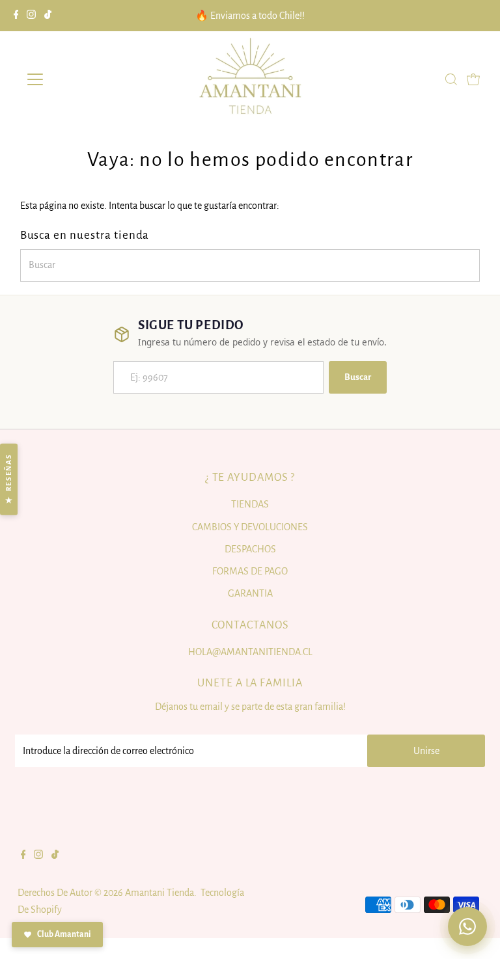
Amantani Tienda (159, 892)
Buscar (357, 377)
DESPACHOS (250, 549)
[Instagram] (31, 15)
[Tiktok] (48, 15)
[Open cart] (473, 79)
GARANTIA (250, 593)
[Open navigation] (73, 79)
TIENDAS (250, 504)
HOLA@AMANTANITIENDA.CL (250, 652)
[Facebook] (16, 15)
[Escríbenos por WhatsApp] (467, 926)
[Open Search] (451, 79)
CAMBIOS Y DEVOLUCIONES (250, 527)
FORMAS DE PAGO (250, 571)
